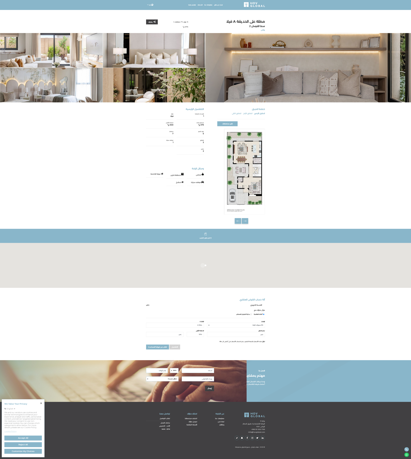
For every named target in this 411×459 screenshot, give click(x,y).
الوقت (263, 321)
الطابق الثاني (236, 113)
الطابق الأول (247, 113)
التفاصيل (175, 347)
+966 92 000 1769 (258, 429)
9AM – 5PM (166, 429)
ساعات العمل (165, 423)
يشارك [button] (150, 22)
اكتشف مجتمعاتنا (191, 418)
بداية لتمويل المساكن (243, 314)
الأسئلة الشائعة (191, 425)
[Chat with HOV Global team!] (406, 455)
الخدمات (200, 5)
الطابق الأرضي (259, 113)
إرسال (209, 388)
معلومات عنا (208, 5)
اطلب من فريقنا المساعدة (157, 347)
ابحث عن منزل (218, 5)
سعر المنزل (261, 330)
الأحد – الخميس (164, 426)
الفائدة (202, 321)
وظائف (221, 425)
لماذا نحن (221, 422)
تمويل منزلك (193, 422)
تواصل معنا (192, 5)
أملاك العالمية (258, 314)
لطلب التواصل (165, 418)
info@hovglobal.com (256, 432)
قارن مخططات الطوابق (227, 124)
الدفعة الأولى (200, 330)
